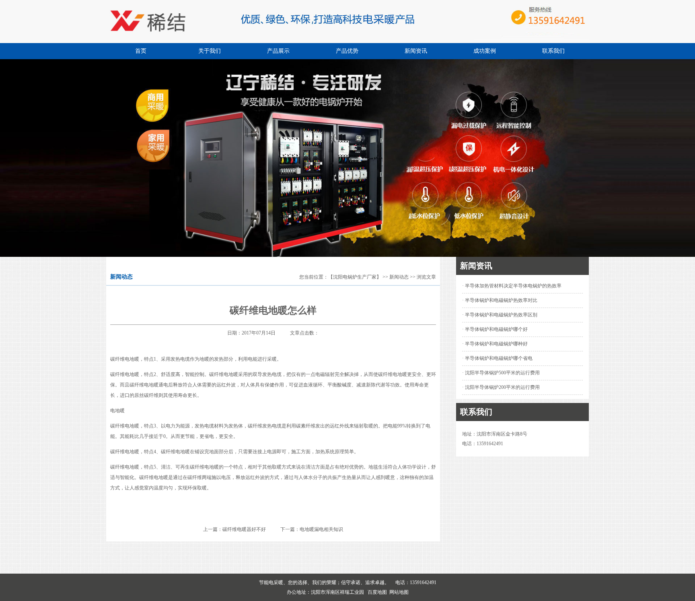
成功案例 (484, 51)
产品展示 (278, 51)
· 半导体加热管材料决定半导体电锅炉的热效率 (511, 286)
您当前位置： (313, 277)
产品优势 (347, 51)
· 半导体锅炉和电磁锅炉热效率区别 (499, 315)
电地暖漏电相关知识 (321, 529)
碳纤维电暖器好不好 (244, 529)
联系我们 (553, 51)
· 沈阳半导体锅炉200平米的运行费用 (501, 387)
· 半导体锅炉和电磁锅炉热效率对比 (499, 300)
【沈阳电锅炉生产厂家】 (354, 277)
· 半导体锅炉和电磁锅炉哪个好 (495, 329)
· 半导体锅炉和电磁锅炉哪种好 (495, 344)
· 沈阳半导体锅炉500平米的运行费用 (501, 373)
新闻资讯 (416, 51)
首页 (140, 51)
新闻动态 (399, 277)
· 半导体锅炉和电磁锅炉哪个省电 (497, 358)
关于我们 (209, 51)
